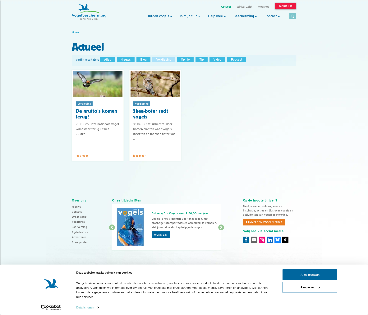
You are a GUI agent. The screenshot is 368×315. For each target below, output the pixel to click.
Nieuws (126, 59)
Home (75, 32)
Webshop (263, 6)
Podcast (236, 59)
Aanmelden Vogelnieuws (264, 222)
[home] (89, 12)
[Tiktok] (285, 240)
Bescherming (243, 16)
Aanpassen (307, 287)
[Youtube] (254, 240)
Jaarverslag (79, 227)
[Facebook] (246, 240)
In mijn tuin (188, 16)
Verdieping (163, 59)
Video (217, 59)
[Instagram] (262, 240)
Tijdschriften (80, 232)
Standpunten (80, 242)
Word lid (160, 234)
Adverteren (79, 237)
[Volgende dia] (221, 239)
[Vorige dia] (112, 239)
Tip (201, 59)
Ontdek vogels (158, 16)
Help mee (215, 16)
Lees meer (82, 155)
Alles (107, 59)
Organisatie (79, 216)
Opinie (185, 59)
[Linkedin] (270, 240)
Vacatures (78, 221)
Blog (143, 59)
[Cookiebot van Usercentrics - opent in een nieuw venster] (51, 307)
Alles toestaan (310, 274)
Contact (270, 16)
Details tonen (85, 307)
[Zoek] (292, 16)
